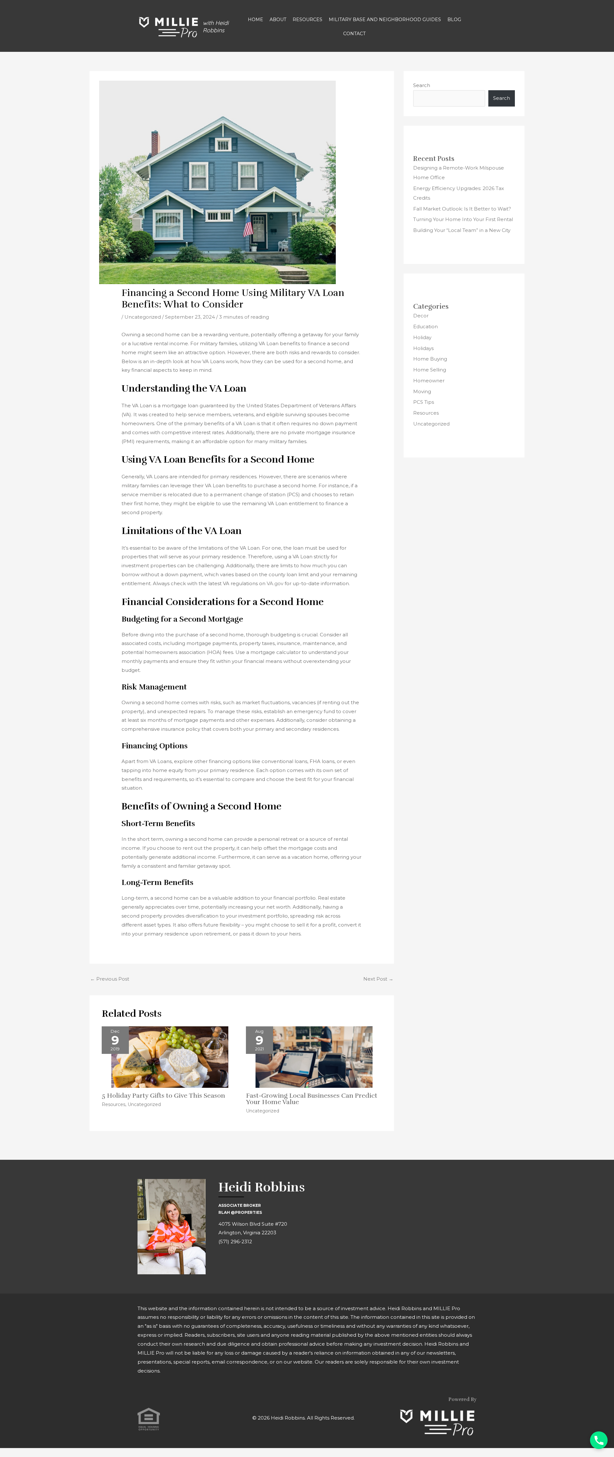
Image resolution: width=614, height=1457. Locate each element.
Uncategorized (142, 317)
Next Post (378, 979)
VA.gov (275, 583)
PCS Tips (423, 402)
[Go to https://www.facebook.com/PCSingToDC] (223, 1260)
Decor (421, 316)
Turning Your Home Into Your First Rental (463, 219)
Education (425, 326)
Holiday (422, 337)
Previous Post (109, 979)
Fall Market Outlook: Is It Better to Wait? (462, 209)
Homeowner (429, 381)
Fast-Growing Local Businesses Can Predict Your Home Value (311, 1099)
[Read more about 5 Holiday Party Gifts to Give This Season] (170, 1057)
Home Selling (429, 370)
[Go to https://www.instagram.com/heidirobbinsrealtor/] (237, 1260)
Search (421, 85)
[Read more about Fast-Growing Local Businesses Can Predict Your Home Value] (314, 1057)
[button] (599, 1440)
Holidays (423, 348)
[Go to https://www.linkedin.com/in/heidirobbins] (252, 1260)
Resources (113, 1104)
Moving (422, 391)
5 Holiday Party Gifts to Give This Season (163, 1096)
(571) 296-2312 (235, 1241)
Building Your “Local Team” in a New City (461, 230)
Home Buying (430, 359)
